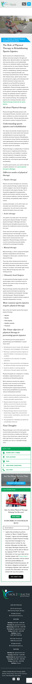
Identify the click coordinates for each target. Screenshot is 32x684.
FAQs (7, 461)
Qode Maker (18, 675)
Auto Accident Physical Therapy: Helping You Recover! (16, 511)
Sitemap (4, 673)
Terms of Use (18, 673)
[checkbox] (3, 531)
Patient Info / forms (13, 453)
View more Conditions (13, 465)
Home (4, 39)
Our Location (11, 457)
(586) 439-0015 (17, 613)
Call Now (9, 470)
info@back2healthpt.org (17, 615)
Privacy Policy (23, 556)
